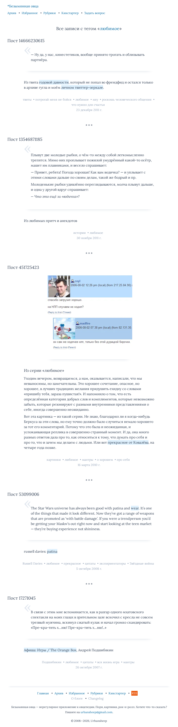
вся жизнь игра (108, 662)
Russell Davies (33, 563)
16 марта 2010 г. (89, 465)
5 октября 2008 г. (89, 569)
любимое (109, 28)
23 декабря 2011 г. (89, 110)
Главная (43, 693)
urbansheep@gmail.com (96, 712)
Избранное (30, 13)
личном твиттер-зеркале (82, 87)
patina (52, 551)
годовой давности (54, 82)
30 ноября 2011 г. (89, 238)
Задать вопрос (94, 13)
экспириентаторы (113, 563)
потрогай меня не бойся (53, 99)
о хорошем (105, 460)
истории (80, 233)
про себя (123, 460)
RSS (134, 693)
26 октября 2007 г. (89, 667)
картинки (54, 460)
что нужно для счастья (88, 105)
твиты (27, 99)
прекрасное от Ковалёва (128, 442)
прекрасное (73, 563)
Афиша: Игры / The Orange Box (50, 650)
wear (135, 508)
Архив (12, 13)
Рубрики (50, 13)
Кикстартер (70, 13)
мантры (88, 460)
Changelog (96, 698)
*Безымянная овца (22, 6)
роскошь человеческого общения (127, 99)
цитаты (90, 563)
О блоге (77, 698)
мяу (96, 99)
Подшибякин (52, 662)
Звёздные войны (142, 563)
